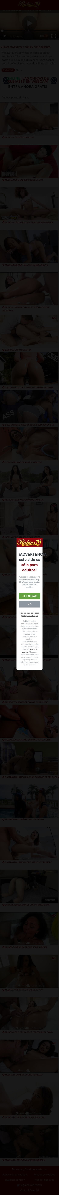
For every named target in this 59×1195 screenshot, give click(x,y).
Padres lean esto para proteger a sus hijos (29, 614)
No (29, 604)
